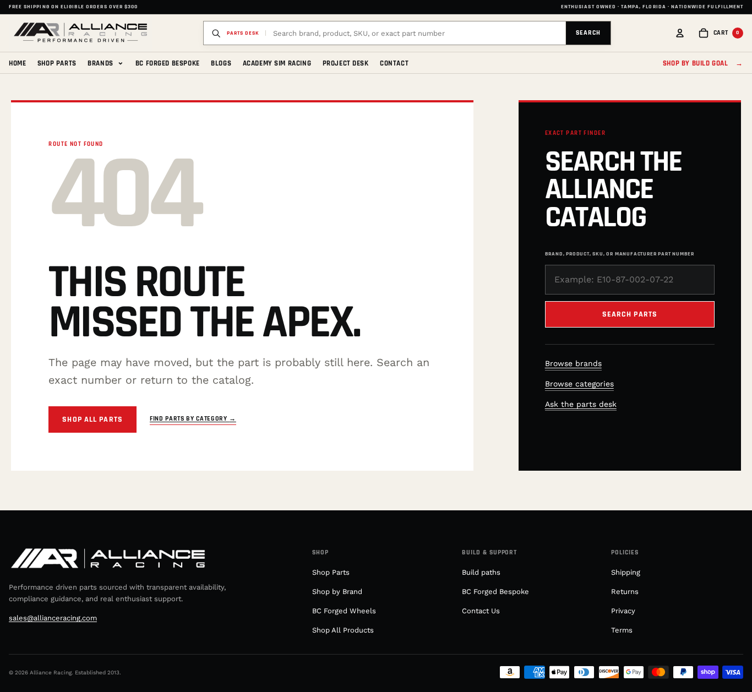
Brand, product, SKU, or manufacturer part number (619, 253)
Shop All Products (343, 630)
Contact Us (481, 611)
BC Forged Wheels (344, 611)
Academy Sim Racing (277, 63)
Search (588, 33)
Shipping (625, 572)
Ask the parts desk (581, 404)
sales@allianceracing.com (53, 618)
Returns (625, 591)
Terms (622, 630)
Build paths (481, 572)
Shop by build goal (703, 63)
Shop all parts (92, 419)
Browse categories (579, 383)
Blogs (221, 63)
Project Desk (346, 63)
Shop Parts (57, 63)
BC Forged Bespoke (167, 63)
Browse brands (573, 363)
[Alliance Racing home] (80, 33)
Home (17, 63)
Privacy (623, 611)
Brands (106, 62)
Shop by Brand (337, 591)
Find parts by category (193, 419)
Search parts (629, 314)
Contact (394, 63)
